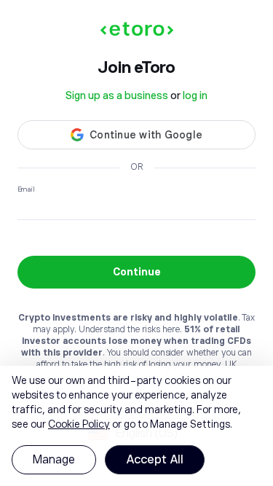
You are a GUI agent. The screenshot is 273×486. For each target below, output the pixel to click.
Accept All (154, 459)
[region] (136, 426)
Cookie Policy (79, 424)
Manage (54, 459)
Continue (137, 272)
